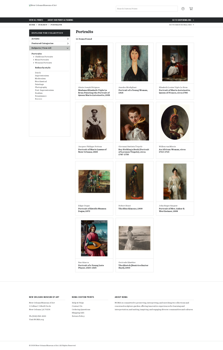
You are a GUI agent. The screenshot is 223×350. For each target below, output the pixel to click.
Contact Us (77, 306)
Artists (35, 39)
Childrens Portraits (44, 57)
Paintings (39, 84)
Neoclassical (41, 81)
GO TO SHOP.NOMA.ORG (181, 20)
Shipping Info (78, 313)
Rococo (38, 99)
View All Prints (36, 20)
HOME (32, 25)
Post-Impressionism (44, 90)
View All (46, 48)
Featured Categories (42, 43)
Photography (41, 87)
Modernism (40, 79)
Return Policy (78, 316)
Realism (39, 93)
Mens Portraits (42, 60)
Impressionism (42, 76)
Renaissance (41, 96)
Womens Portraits (43, 63)
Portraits (36, 54)
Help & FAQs (78, 303)
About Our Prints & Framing (60, 20)
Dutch (38, 73)
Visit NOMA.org (36, 319)
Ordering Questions (81, 310)
